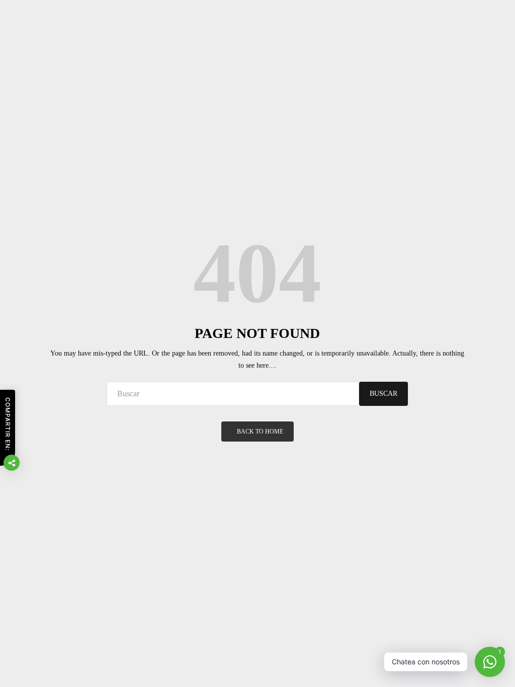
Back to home (260, 431)
